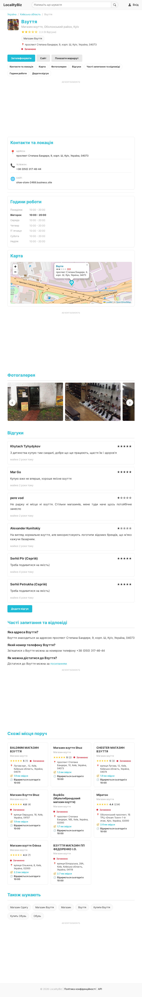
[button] (72, 283)
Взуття (59, 266)
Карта (42, 66)
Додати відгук (40, 73)
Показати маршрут (67, 58)
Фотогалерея (58, 66)
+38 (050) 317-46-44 (28, 168)
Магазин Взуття (33, 38)
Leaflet (108, 301)
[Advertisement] (71, 107)
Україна (11, 14)
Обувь (37, 915)
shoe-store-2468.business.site (34, 182)
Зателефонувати (21, 58)
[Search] (114, 5)
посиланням (58, 663)
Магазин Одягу (19, 907)
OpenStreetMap (123, 301)
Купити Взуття (102, 907)
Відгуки (76, 66)
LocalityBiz (12, 5)
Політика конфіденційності (80, 988)
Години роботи (18, 73)
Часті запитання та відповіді (103, 66)
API (100, 988)
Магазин (66, 907)
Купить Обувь (18, 915)
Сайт (43, 58)
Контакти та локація (21, 66)
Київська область (30, 14)
